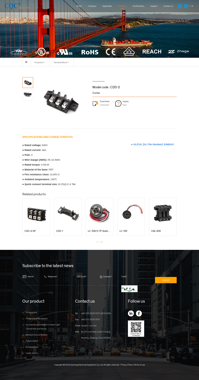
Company (92, 6)
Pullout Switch (32, 341)
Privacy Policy (127, 364)
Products (122, 6)
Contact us (168, 6)
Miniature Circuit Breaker (36, 334)
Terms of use (139, 364)
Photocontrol (31, 312)
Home (79, 6)
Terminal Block (32, 347)
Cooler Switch (32, 353)
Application (107, 6)
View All (29, 359)
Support (153, 6)
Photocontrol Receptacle (37, 318)
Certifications (138, 6)
